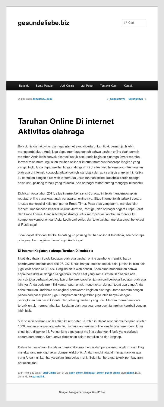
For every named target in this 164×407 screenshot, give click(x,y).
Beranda (24, 85)
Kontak (128, 85)
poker (100, 372)
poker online (112, 372)
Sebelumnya (116, 99)
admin (130, 372)
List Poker (87, 85)
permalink (38, 376)
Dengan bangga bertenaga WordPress (82, 392)
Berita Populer (44, 85)
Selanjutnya (137, 99)
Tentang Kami (108, 85)
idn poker (89, 372)
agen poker (76, 372)
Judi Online (67, 85)
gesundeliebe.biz (43, 22)
